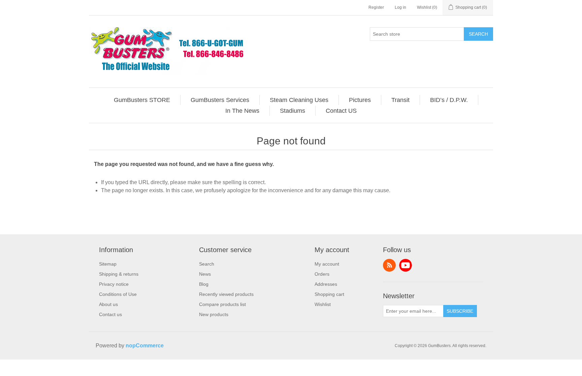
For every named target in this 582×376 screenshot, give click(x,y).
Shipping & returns (118, 274)
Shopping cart (329, 294)
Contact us (110, 314)
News (205, 274)
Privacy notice (114, 284)
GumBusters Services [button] (220, 100)
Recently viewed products (226, 294)
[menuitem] (142, 100)
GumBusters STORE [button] (142, 100)
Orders (322, 274)
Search (478, 34)
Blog (203, 284)
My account (327, 264)
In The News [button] (242, 110)
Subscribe (460, 311)
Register (376, 7)
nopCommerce (145, 345)
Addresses (326, 284)
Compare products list (222, 304)
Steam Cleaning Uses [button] (299, 100)
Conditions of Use (118, 294)
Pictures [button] (360, 100)
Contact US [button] (341, 110)
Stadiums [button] (292, 110)
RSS (389, 265)
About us (108, 304)
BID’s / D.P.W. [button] (449, 100)
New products (213, 314)
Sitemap (108, 264)
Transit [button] (400, 100)
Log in (400, 7)
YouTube (405, 265)
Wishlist (323, 304)
